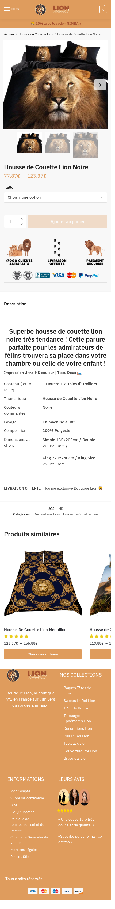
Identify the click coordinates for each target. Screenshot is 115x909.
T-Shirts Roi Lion (77, 708)
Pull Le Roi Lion (76, 736)
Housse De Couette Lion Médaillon (35, 629)
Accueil (9, 34)
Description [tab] (15, 303)
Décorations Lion (47, 514)
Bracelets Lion (76, 758)
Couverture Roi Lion (80, 750)
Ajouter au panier (68, 221)
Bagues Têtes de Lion (77, 690)
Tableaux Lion (75, 743)
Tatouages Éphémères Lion (77, 718)
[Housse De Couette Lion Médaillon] (43, 584)
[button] (100, 84)
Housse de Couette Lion (35, 34)
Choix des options (43, 654)
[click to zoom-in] (57, 85)
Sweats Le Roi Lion (79, 700)
